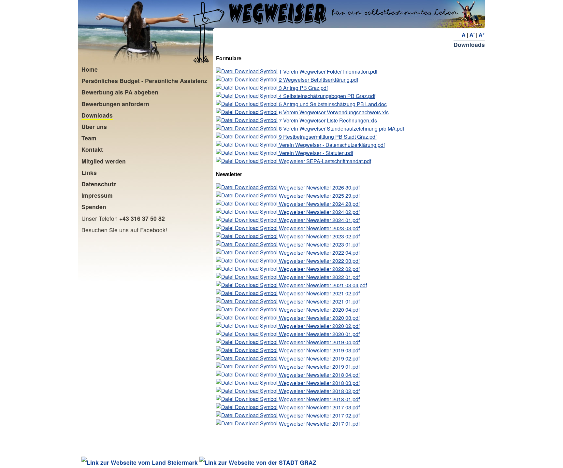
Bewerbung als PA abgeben (119, 92)
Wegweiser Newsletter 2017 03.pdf (319, 407)
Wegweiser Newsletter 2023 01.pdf (319, 244)
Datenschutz (98, 184)
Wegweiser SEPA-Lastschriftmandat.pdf (324, 161)
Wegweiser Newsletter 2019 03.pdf (319, 350)
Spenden (93, 207)
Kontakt (92, 149)
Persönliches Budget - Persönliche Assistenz (144, 81)
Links (89, 172)
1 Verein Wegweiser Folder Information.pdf (327, 71)
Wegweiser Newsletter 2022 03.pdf (319, 260)
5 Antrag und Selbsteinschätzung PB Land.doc (332, 104)
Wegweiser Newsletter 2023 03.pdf (319, 228)
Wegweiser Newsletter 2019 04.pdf (319, 342)
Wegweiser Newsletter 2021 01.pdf (319, 301)
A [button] (464, 34)
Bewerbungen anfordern (115, 104)
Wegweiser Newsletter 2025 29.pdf (319, 195)
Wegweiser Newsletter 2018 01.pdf (319, 399)
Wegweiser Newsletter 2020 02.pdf (319, 326)
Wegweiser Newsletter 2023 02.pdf (319, 236)
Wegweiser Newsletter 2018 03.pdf (319, 383)
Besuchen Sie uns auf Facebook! (124, 230)
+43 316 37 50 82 (142, 218)
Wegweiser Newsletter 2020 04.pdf (319, 309)
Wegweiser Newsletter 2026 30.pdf (319, 187)
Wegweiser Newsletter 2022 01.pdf (319, 277)
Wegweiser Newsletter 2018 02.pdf (319, 391)
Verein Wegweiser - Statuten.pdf (315, 153)
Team (88, 138)
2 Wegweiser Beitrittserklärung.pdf (318, 79)
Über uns (94, 126)
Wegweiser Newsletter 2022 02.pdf (319, 269)
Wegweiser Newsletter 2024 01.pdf (319, 220)
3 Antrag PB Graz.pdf (303, 88)
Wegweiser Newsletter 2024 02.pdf (319, 212)
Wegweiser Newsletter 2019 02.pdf (319, 358)
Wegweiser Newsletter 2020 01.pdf (319, 334)
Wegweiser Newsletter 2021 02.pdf (319, 293)
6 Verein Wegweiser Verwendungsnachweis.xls (333, 112)
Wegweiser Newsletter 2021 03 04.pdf (322, 285)
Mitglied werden (103, 161)
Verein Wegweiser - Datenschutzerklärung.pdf (331, 145)
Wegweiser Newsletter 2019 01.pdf (319, 366)
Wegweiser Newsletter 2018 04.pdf (319, 374)
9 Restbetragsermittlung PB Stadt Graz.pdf (327, 136)
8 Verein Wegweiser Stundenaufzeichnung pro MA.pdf (341, 128)
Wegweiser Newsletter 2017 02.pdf (319, 415)
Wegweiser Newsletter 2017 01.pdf (319, 423)
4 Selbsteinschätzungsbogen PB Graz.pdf (326, 96)
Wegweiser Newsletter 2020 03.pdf (319, 317)
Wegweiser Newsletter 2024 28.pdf (319, 203)
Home (89, 69)
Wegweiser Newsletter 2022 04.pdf (319, 252)
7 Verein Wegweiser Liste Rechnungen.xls (327, 120)
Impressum (97, 195)
